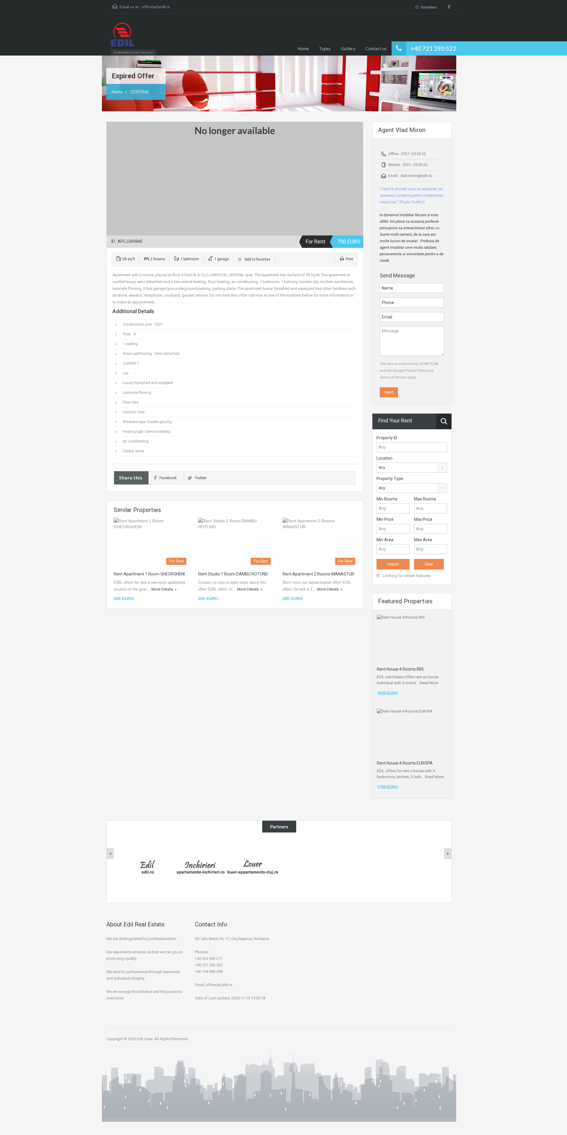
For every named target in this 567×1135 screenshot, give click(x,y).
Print (349, 259)
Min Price (385, 519)
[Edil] (147, 866)
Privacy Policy (416, 371)
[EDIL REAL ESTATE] (122, 37)
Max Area (423, 539)
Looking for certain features (406, 575)
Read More (429, 683)
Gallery (348, 48)
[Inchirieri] (200, 866)
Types (325, 48)
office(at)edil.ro (156, 6)
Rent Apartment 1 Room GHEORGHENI (149, 574)
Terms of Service (393, 377)
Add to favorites (257, 259)
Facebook (168, 478)
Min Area (385, 539)
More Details (162, 589)
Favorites (429, 7)
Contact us (376, 48)
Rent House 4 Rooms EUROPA (405, 763)
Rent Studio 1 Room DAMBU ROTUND (233, 574)
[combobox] (412, 468)
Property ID (387, 437)
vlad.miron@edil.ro (416, 175)
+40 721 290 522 (433, 48)
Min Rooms (387, 499)
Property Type (390, 478)
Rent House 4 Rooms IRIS (400, 669)
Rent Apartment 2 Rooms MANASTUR (318, 574)
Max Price (423, 519)
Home (303, 48)
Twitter (200, 478)
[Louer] (253, 866)
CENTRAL (139, 92)
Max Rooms (425, 499)
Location (384, 458)
